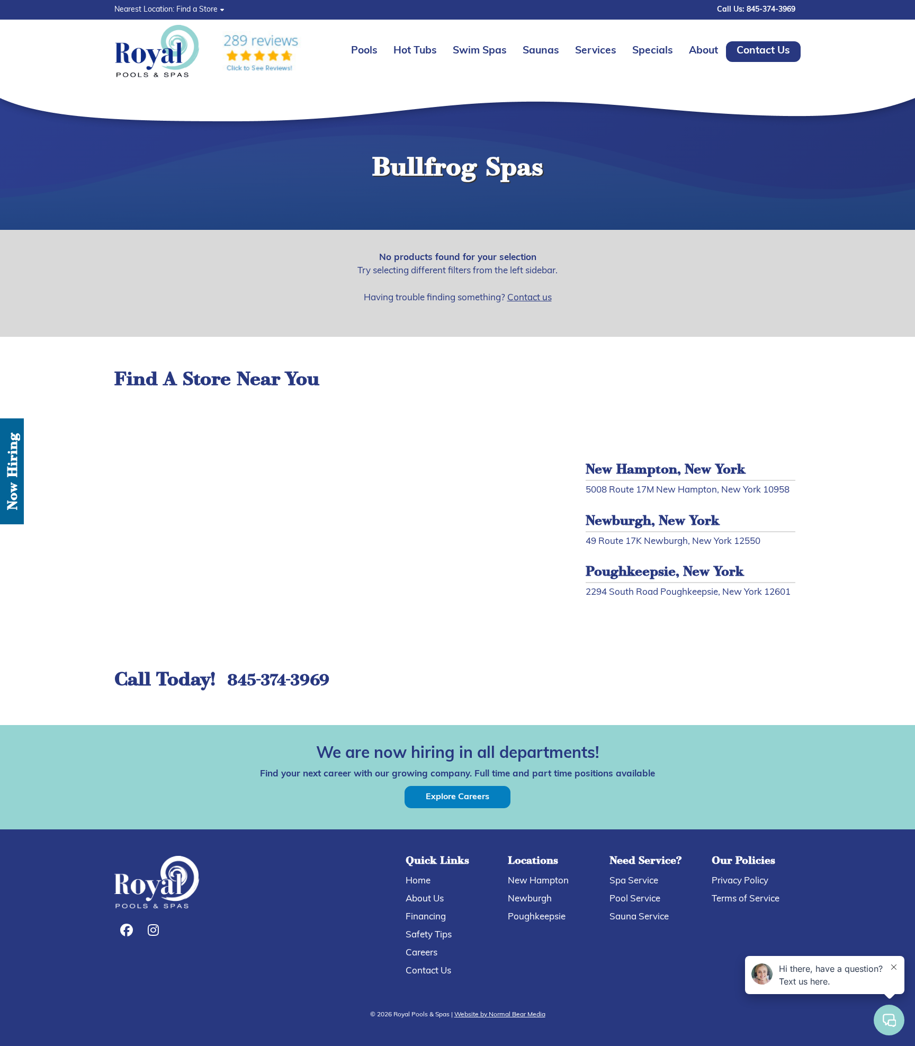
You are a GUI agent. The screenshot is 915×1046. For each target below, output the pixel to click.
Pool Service (634, 899)
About (703, 51)
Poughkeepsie (537, 917)
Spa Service (633, 881)
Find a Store (197, 10)
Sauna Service (639, 917)
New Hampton (538, 881)
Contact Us (763, 51)
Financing (426, 917)
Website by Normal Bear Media (499, 1015)
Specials (652, 51)
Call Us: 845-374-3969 (756, 10)
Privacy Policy (740, 881)
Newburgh (530, 899)
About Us (425, 899)
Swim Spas (480, 51)
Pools (364, 51)
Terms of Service (745, 899)
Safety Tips (429, 935)
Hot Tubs (415, 51)
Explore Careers (457, 797)
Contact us (529, 297)
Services (595, 51)
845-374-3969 (278, 681)
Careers (421, 953)
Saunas (541, 51)
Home (418, 881)
